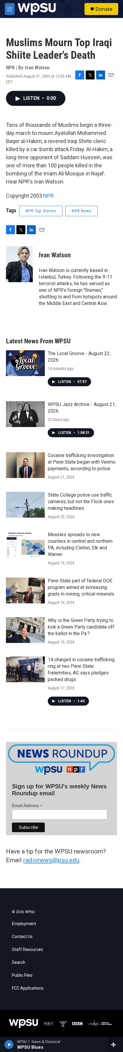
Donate (104, 9)
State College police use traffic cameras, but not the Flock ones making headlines (81, 501)
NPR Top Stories (40, 210)
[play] (9, 1045)
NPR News (81, 210)
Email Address (27, 805)
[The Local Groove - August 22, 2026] (25, 363)
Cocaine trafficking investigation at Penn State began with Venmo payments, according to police (82, 462)
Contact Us (22, 936)
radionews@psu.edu (51, 860)
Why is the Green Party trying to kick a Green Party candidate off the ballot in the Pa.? (81, 626)
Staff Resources (27, 949)
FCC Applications (28, 988)
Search (18, 962)
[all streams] (115, 1044)
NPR (48, 196)
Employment (24, 924)
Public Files (22, 975)
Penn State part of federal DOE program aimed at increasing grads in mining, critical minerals (81, 587)
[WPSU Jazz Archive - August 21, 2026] (25, 414)
